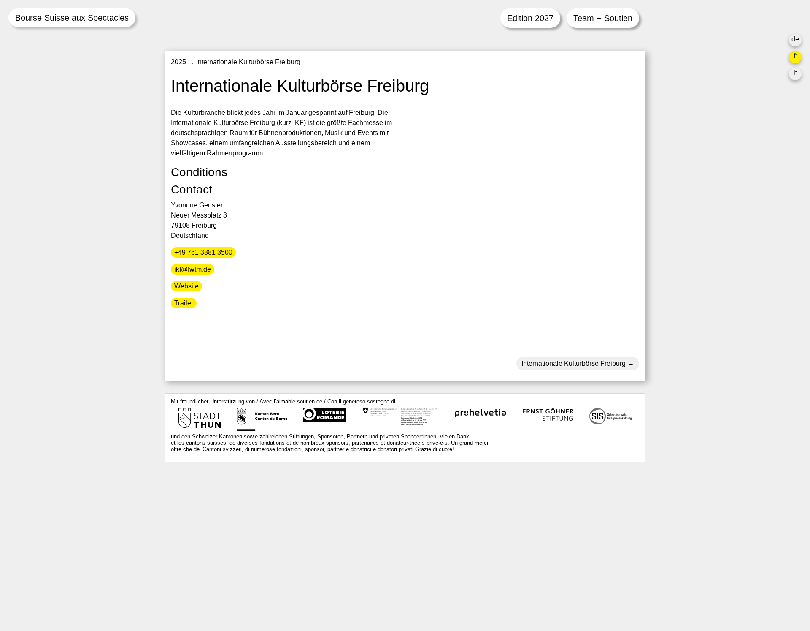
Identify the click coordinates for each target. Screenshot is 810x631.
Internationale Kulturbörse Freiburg (573, 363)
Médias (502, 542)
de (795, 39)
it (795, 72)
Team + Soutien (602, 18)
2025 (178, 61)
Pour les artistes (515, 532)
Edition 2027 (530, 18)
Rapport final (510, 552)
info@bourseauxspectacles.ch (216, 506)
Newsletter (507, 579)
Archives (504, 522)
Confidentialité (513, 562)
